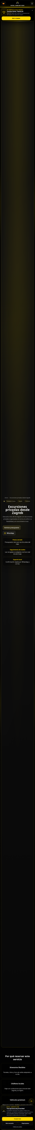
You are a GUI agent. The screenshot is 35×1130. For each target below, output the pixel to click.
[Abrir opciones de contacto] (31, 1101)
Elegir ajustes (25, 1123)
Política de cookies (17, 1126)
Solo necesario (10, 1123)
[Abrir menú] (32, 3)
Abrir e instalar (16, 18)
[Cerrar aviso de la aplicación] (32, 10)
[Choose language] (3, 3)
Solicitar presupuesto (11, 528)
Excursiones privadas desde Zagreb (20, 498)
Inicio (6, 498)
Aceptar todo (17, 1119)
